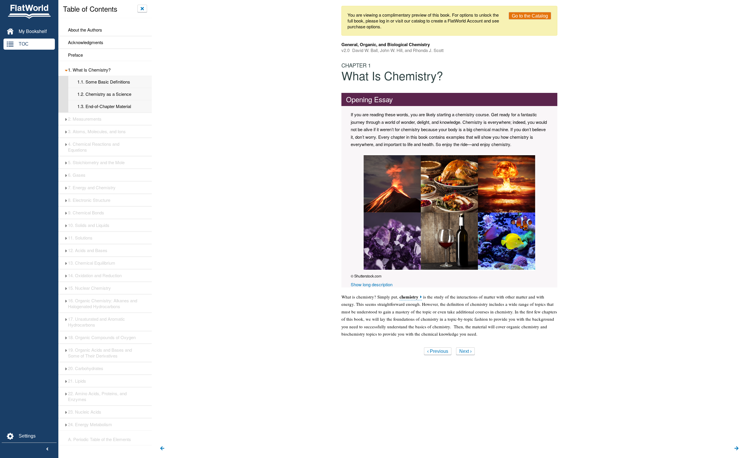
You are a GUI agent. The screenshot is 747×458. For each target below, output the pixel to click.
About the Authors (85, 30)
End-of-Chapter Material (104, 106)
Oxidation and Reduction (95, 275)
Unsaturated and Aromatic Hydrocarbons (96, 322)
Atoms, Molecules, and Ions (97, 131)
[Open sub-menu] (66, 70)
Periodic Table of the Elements (99, 439)
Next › (465, 351)
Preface (75, 55)
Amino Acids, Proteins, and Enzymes (97, 396)
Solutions (80, 238)
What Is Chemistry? (89, 70)
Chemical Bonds (86, 213)
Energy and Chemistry (92, 187)
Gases (76, 175)
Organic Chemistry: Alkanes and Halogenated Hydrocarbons (102, 303)
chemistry (408, 297)
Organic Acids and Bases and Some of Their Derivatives (100, 353)
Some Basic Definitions (103, 82)
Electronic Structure (89, 200)
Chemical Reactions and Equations (93, 147)
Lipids (77, 381)
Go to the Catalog (530, 15)
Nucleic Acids (84, 412)
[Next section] (736, 448)
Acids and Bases (87, 250)
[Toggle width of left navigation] (47, 449)
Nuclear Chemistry (89, 288)
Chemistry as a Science (104, 94)
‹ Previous (437, 351)
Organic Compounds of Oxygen (102, 337)
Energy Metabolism (90, 424)
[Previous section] (162, 448)
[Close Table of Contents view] (142, 8)
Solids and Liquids (88, 225)
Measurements (85, 119)
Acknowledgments (85, 42)
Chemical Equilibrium (91, 263)
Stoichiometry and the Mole (96, 162)
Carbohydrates (85, 368)
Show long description (371, 284)
